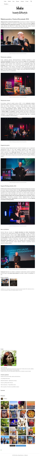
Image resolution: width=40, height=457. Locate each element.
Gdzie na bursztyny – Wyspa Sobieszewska (8, 384)
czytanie (13, 288)
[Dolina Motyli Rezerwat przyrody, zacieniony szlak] (5, 405)
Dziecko (17, 1)
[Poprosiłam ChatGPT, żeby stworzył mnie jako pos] (22, 422)
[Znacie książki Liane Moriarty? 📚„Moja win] (31, 440)
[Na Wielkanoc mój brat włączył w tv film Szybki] (22, 440)
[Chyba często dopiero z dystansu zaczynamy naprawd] (5, 440)
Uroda (5, 1)
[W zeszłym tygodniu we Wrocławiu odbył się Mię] (13, 422)
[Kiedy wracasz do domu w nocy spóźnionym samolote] (31, 405)
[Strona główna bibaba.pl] (20, 10)
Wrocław (20, 290)
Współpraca (6, 4)
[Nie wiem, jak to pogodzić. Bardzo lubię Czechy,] (22, 431)
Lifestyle (22, 1)
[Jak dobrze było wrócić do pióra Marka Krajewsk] (13, 414)
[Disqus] (18, 305)
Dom (13, 1)
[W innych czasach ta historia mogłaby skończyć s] (13, 440)
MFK (26, 288)
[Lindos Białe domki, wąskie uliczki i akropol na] (22, 405)
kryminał (20, 288)
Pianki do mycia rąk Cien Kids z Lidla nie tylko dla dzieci (10, 376)
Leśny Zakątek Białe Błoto (5, 378)
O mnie (27, 1)
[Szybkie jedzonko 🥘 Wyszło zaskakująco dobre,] (31, 414)
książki (24, 288)
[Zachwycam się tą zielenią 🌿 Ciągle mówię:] (5, 422)
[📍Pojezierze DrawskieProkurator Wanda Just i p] (22, 414)
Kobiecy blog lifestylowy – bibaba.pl (21, 455)
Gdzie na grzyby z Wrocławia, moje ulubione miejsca (10, 386)
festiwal (17, 288)
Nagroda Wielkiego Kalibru (13, 290)
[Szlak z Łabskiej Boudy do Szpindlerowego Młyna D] (5, 431)
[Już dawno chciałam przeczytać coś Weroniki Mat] (5, 414)
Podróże (9, 1)
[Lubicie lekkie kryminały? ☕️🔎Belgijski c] (13, 431)
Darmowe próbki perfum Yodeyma (7, 382)
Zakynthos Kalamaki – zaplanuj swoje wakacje (9, 380)
